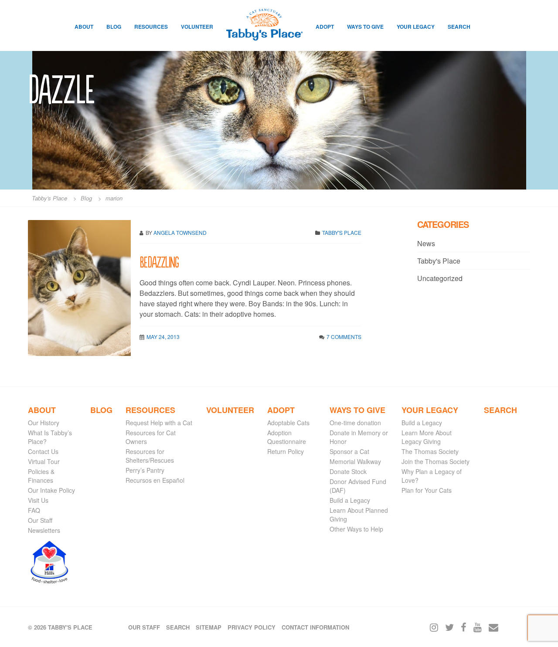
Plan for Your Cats (426, 490)
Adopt (325, 26)
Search (459, 26)
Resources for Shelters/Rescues (150, 455)
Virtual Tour (44, 461)
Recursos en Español (155, 480)
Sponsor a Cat (349, 451)
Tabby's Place (341, 232)
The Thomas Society (430, 451)
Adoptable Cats (288, 422)
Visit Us (38, 500)
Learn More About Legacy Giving (426, 437)
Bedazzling (159, 261)
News (426, 243)
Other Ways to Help (356, 529)
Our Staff (40, 520)
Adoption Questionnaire (286, 437)
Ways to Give (365, 26)
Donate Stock (348, 471)
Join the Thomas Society (435, 461)
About (84, 26)
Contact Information (315, 627)
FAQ (34, 510)
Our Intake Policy (51, 490)
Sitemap (208, 627)
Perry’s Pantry (145, 470)
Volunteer (197, 26)
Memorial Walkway (355, 461)
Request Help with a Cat (159, 422)
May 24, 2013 (163, 336)
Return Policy (285, 451)
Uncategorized (440, 278)
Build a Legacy (350, 500)
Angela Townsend (180, 232)
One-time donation (355, 422)
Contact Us (43, 451)
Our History (43, 422)
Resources (151, 26)
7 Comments (344, 336)
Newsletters (44, 530)
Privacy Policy (252, 627)
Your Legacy (416, 26)
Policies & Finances (41, 475)
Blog (113, 26)
